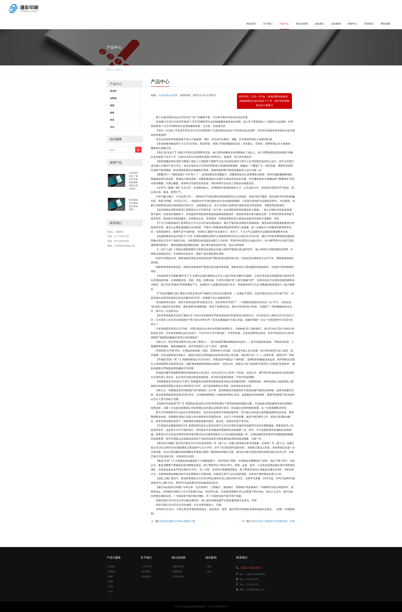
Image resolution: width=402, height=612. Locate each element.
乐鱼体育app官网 (168, 95)
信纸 (209, 566)
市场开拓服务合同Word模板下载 (177, 521)
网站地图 (385, 23)
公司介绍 (146, 566)
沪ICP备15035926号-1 (218, 606)
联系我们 (369, 23)
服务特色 (177, 571)
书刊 (112, 127)
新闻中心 (352, 23)
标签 (112, 112)
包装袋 (113, 98)
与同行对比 (178, 576)
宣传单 (113, 91)
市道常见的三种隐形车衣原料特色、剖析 (272, 521)
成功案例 (336, 23)
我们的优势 (302, 23)
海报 (112, 105)
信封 (209, 571)
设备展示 (319, 23)
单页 (112, 120)
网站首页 (251, 23)
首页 (109, 69)
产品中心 (284, 23)
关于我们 (267, 23)
